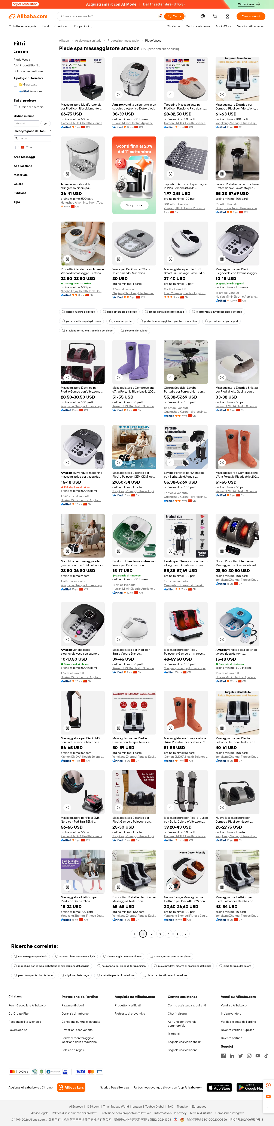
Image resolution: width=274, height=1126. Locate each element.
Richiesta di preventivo (130, 1013)
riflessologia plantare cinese (124, 956)
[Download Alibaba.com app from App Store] (219, 1087)
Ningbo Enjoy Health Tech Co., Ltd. (83, 291)
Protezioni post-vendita (77, 1030)
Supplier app (120, 1087)
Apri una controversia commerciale (182, 1023)
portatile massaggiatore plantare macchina (170, 321)
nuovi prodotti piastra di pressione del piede (184, 965)
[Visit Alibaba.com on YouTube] (257, 1055)
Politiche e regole (73, 1050)
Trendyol (182, 1106)
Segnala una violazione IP (184, 1042)
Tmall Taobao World (116, 1106)
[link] (268, 1085)
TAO (170, 1106)
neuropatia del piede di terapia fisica (124, 965)
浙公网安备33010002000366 (207, 1119)
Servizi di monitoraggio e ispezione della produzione (79, 1040)
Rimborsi (174, 1033)
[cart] (216, 17)
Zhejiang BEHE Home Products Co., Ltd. (186, 208)
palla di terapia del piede (122, 311)
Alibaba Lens (30, 1087)
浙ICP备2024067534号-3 (246, 1119)
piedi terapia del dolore (237, 965)
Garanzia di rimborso (75, 1013)
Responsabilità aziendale (25, 1021)
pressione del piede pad (223, 321)
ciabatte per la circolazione (117, 975)
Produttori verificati (128, 1005)
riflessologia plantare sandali (166, 311)
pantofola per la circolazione (35, 975)
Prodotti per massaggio (123, 40)
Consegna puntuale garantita (81, 1021)
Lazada (137, 1106)
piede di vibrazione (136, 330)
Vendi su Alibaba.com (235, 1005)
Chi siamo (15, 996)
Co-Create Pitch (19, 1013)
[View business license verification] (176, 1119)
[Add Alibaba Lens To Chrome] (71, 1087)
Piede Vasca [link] (153, 40)
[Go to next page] (186, 934)
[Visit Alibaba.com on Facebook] (223, 1055)
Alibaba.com (193, 1087)
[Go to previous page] (134, 934)
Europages (199, 1106)
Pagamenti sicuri (73, 1005)
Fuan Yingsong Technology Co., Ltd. (186, 293)
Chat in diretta (177, 1013)
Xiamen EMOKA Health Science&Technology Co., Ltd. (83, 123)
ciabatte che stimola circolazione (167, 975)
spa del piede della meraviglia (77, 956)
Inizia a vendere (231, 1013)
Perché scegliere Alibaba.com (28, 1005)
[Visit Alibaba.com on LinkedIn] (232, 1055)
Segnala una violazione (183, 1050)
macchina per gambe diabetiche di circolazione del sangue (53, 965)
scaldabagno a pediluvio (32, 956)
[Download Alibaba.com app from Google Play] (251, 1087)
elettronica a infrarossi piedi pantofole (219, 311)
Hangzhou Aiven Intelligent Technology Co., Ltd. (83, 202)
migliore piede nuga (77, 975)
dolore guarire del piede (80, 311)
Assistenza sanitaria (88, 40)
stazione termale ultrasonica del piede (89, 330)
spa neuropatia (122, 321)
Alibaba (64, 40)
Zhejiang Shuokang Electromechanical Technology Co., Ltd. (134, 293)
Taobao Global (154, 1106)
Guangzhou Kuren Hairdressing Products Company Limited (237, 208)
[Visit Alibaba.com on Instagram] (249, 1055)
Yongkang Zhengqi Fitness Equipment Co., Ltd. (237, 123)
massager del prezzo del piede (172, 956)
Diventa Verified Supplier (237, 1030)
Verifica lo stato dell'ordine (238, 1021)
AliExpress (76, 1106)
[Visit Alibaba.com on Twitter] (240, 1055)
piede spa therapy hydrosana (83, 321)
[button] (159, 16)
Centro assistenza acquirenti (187, 1005)
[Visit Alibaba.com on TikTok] (266, 1055)
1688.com (93, 1106)
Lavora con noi (18, 1030)
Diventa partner (231, 1038)
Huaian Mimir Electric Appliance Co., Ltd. (134, 123)
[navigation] (32, 487)
